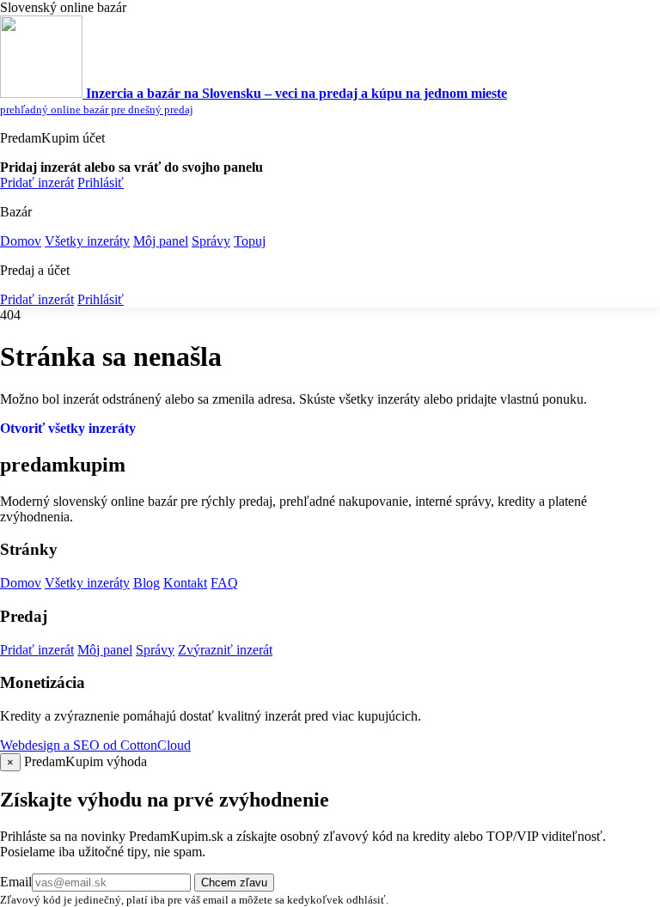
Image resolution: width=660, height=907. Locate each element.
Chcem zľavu (234, 882)
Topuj (250, 241)
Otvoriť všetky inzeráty (68, 428)
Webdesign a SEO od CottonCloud (95, 745)
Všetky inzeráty (87, 241)
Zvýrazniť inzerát (225, 649)
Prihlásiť (100, 182)
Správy (211, 241)
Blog (146, 582)
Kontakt (185, 582)
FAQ (224, 582)
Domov (20, 241)
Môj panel (160, 241)
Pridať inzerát (37, 182)
